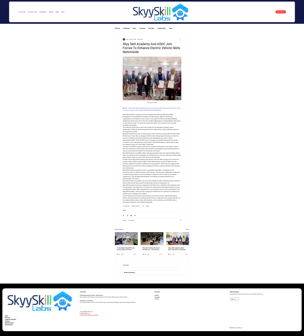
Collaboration (161, 28)
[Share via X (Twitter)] (127, 215)
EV (143, 206)
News (134, 28)
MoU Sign (151, 28)
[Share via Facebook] (123, 215)
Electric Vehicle (136, 206)
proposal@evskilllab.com (86, 311)
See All (187, 229)
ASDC (147, 206)
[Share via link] (135, 215)
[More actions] (180, 39)
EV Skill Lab (126, 206)
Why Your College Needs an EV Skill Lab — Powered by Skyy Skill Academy (151, 248)
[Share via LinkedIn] (131, 215)
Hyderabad (126, 28)
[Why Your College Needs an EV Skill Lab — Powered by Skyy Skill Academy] (152, 238)
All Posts (117, 28)
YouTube (157, 298)
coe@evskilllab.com (85, 313)
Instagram (157, 297)
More (170, 28)
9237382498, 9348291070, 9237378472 (89, 315)
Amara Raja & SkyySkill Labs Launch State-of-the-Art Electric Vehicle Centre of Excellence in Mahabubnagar (126, 248)
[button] (32, 11)
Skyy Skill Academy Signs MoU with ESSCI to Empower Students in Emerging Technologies (177, 248)
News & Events (9, 324)
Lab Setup (142, 28)
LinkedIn (157, 295)
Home (6, 315)
